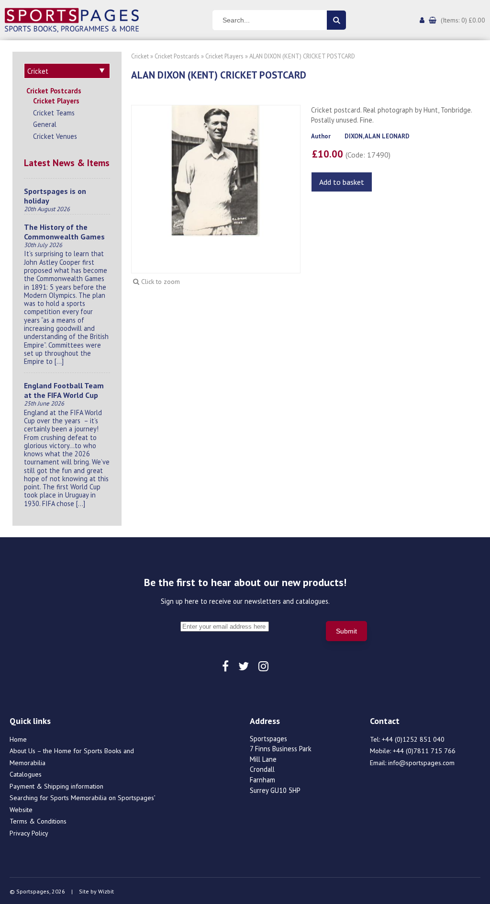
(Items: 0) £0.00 (463, 20)
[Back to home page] (72, 19)
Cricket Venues (55, 136)
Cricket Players (56, 100)
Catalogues (26, 774)
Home (18, 739)
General (44, 124)
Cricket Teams (54, 112)
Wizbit (106, 891)
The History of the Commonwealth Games (64, 231)
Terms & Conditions (38, 821)
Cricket (140, 56)
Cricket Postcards (53, 90)
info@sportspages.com (421, 762)
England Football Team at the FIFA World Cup (64, 390)
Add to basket (341, 182)
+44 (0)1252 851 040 (413, 739)
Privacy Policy (29, 833)
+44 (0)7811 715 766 (424, 750)
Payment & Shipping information (56, 786)
